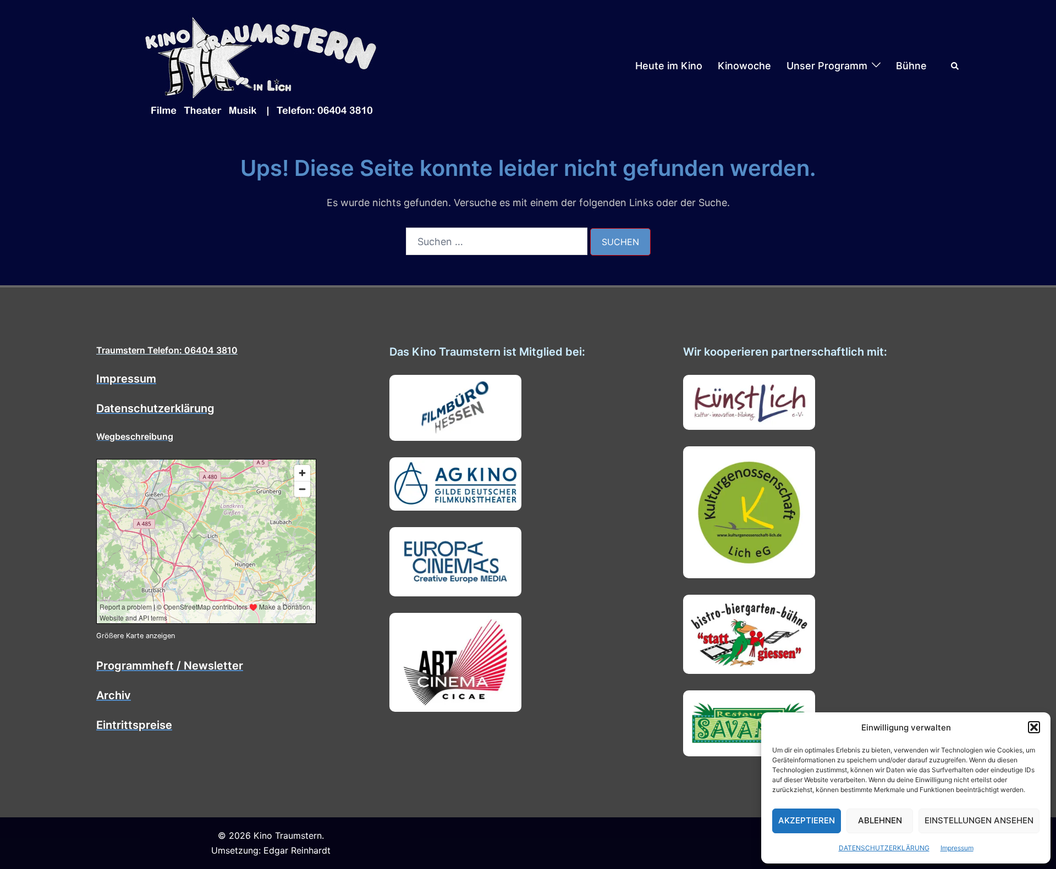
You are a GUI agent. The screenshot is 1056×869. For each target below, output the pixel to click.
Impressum (957, 848)
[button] (1034, 727)
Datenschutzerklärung (155, 408)
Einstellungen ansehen (979, 820)
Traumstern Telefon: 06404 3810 (167, 350)
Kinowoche (744, 65)
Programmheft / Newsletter (169, 665)
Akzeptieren (806, 820)
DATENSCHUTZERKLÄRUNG (884, 848)
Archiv (113, 695)
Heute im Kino (668, 65)
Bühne (911, 65)
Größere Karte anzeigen (135, 636)
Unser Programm (827, 65)
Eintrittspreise (134, 725)
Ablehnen (880, 820)
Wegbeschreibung (134, 436)
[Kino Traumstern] (261, 65)
